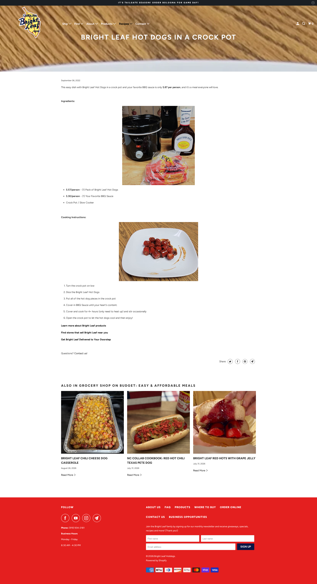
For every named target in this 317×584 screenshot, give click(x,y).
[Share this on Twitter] (230, 361)
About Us (153, 507)
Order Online (230, 507)
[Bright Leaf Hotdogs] (30, 24)
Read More (67, 474)
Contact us (80, 353)
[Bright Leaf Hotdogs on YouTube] (77, 518)
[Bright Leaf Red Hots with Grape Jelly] (224, 422)
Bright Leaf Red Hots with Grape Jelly (224, 458)
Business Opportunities (188, 517)
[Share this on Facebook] (237, 361)
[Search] (303, 23)
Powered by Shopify (156, 560)
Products (182, 507)
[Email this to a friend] (252, 361)
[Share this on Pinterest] (244, 361)
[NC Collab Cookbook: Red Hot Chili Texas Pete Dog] (158, 422)
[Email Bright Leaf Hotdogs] (98, 518)
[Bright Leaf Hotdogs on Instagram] (87, 518)
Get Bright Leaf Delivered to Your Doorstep (86, 339)
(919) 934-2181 (77, 527)
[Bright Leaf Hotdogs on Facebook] (66, 518)
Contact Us (155, 517)
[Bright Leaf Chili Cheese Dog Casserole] (92, 422)
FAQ (168, 507)
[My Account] (298, 23)
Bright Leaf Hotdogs (164, 556)
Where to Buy (205, 507)
